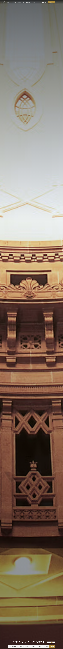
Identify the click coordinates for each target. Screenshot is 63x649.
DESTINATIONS (9, 2)
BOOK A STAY (51, 2)
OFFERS (24, 2)
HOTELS (14, 2)
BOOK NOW (52, 646)
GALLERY (52, 642)
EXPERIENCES (19, 2)
